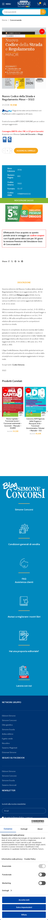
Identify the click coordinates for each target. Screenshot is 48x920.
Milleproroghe (23, 295)
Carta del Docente (27, 134)
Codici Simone (18, 365)
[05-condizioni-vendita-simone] (24, 528)
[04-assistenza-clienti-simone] (24, 563)
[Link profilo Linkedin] (18, 261)
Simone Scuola (8, 729)
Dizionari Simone (9, 752)
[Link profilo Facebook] (8, 261)
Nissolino (6, 743)
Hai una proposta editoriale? (24, 651)
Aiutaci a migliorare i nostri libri (24, 616)
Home (4, 20)
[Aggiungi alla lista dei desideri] (19, 390)
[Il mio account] (44, 4)
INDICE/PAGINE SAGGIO (24, 200)
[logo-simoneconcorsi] (24, 490)
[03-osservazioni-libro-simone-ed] (24, 601)
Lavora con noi (24, 685)
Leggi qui (29, 817)
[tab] (24, 282)
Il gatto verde (7, 738)
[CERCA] (43, 12)
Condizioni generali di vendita (24, 544)
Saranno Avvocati (9, 785)
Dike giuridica (7, 725)
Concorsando (16, 20)
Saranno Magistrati (9, 748)
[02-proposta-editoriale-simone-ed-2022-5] (24, 672)
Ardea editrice (7, 734)
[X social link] (12, 261)
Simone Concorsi (24, 509)
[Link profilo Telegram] (22, 261)
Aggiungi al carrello (26, 151)
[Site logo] (24, 4)
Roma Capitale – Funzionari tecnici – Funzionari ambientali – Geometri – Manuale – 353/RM (13, 423)
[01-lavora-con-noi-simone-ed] (24, 635)
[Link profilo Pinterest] (15, 261)
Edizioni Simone (8, 716)
